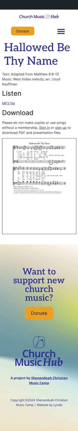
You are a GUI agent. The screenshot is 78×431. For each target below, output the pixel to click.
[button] (61, 31)
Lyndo (57, 405)
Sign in (44, 127)
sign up (61, 127)
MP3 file (8, 103)
